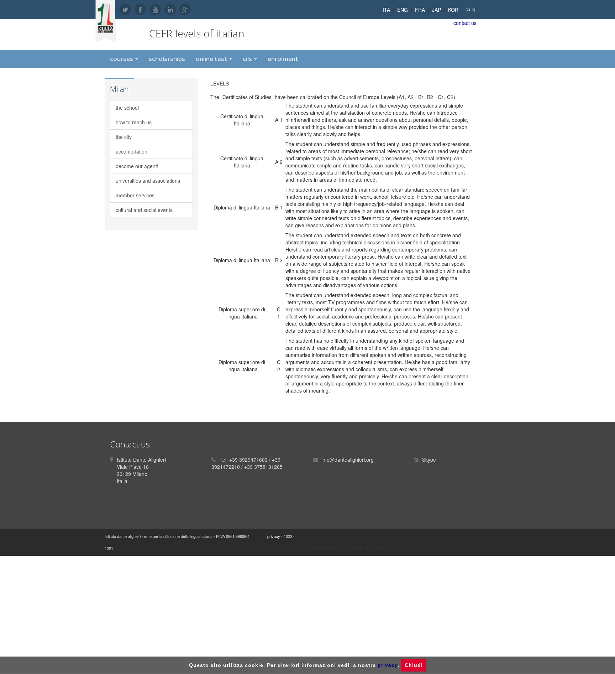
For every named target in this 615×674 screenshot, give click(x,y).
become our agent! (137, 166)
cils (248, 59)
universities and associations (148, 180)
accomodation (131, 151)
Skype (429, 459)
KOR (453, 9)
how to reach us (134, 122)
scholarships (167, 59)
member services (135, 195)
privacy (273, 536)
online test (212, 59)
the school (127, 107)
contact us (465, 22)
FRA (420, 9)
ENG (402, 9)
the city (124, 136)
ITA (386, 9)
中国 (470, 9)
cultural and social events (144, 209)
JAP (436, 9)
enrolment (283, 59)
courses (122, 59)
